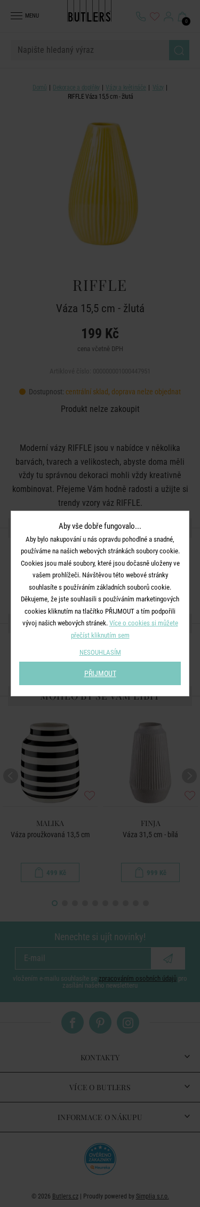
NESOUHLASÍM (100, 652)
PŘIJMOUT (100, 673)
